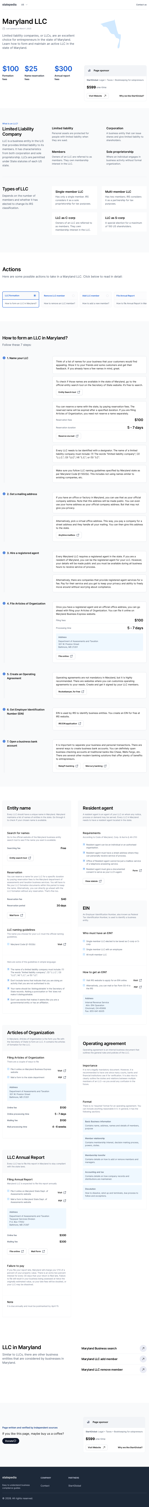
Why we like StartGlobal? (131, 96)
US (22, 4)
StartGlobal (74, 1485)
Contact (45, 1485)
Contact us (141, 4)
